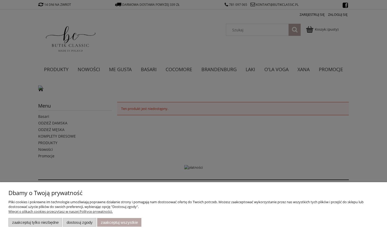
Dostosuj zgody (80, 222)
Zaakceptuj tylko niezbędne (35, 222)
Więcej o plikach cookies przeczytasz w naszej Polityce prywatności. (60, 211)
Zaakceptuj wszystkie (119, 222)
